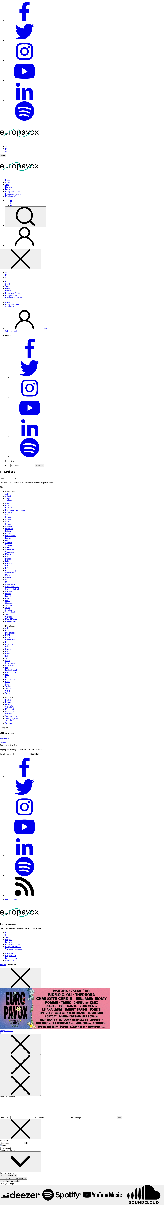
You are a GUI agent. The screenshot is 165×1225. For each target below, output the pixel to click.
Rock (7, 681)
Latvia (7, 566)
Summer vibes (11, 716)
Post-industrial (11, 670)
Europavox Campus (13, 191)
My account (49, 329)
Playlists (8, 187)
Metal (7, 661)
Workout (8, 723)
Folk (7, 647)
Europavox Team (12, 304)
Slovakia (8, 603)
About (7, 302)
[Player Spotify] (61, 1195)
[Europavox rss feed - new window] (24, 895)
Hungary (8, 554)
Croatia (8, 519)
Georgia (8, 542)
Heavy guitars (10, 709)
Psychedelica (10, 672)
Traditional (9, 688)
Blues (7, 630)
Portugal (8, 596)
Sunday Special (11, 718)
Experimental (10, 644)
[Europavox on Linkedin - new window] (24, 100)
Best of (8, 700)
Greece (8, 547)
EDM (7, 635)
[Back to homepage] (19, 142)
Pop (6, 668)
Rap (7, 677)
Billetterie (4, 1033)
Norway (8, 591)
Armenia (8, 501)
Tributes (8, 721)
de (6, 146)
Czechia (8, 526)
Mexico (8, 577)
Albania (8, 496)
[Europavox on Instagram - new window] (24, 60)
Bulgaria (8, 512)
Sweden (8, 610)
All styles (9, 628)
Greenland (9, 549)
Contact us (9, 307)
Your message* (75, 1117)
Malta (7, 575)
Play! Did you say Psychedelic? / (13, 1178)
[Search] (25, 216)
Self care (8, 714)
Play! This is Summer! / (10, 1181)
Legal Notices (10, 956)
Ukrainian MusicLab (13, 196)
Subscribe (39, 466)
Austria (8, 503)
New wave (9, 665)
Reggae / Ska (10, 679)
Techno (8, 686)
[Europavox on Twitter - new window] (24, 40)
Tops (7, 184)
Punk (7, 674)
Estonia (8, 531)
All (6, 494)
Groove (8, 649)
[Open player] (20, 1161)
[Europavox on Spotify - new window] (24, 120)
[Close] (20, 259)
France (8, 540)
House (7, 654)
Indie (7, 656)
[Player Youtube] (102, 1195)
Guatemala (9, 552)
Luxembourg (10, 570)
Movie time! (10, 711)
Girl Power (9, 707)
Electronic (9, 637)
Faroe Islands (10, 536)
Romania (9, 598)
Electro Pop (10, 640)
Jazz (7, 658)
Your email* (5, 1117)
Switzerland (10, 612)
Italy (7, 561)
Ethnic (7, 642)
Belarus (8, 505)
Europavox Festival (13, 194)
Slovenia (8, 605)
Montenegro (10, 582)
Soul (7, 684)
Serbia (7, 600)
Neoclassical (10, 663)
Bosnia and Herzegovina (15, 510)
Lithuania (9, 568)
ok (26, 1143)
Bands (7, 180)
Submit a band (11, 331)
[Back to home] (19, 175)
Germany (9, 545)
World (7, 693)
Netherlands (10, 584)
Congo (8, 517)
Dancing (8, 704)
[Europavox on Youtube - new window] (24, 80)
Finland (8, 538)
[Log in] (24, 245)
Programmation (6, 1031)
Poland (8, 594)
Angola (8, 498)
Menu (3, 156)
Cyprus (8, 524)
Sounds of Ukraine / (8, 1176)
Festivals (8, 189)
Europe (8, 533)
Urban (7, 691)
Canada (8, 515)
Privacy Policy (11, 958)
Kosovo (8, 563)
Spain (7, 607)
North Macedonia (12, 587)
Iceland (8, 556)
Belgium (8, 508)
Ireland (8, 559)
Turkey (8, 614)
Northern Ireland (12, 589)
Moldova (9, 580)
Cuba (7, 522)
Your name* (40, 1117)
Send (119, 1118)
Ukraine (8, 617)
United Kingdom (12, 619)
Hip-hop (8, 651)
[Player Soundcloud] (143, 1195)
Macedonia (9, 573)
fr (5, 148)
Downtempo (10, 633)
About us (9, 953)
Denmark (9, 529)
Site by (3, 965)
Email (7, 465)
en (6, 151)
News (7, 182)
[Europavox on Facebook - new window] (24, 21)
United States (10, 621)
